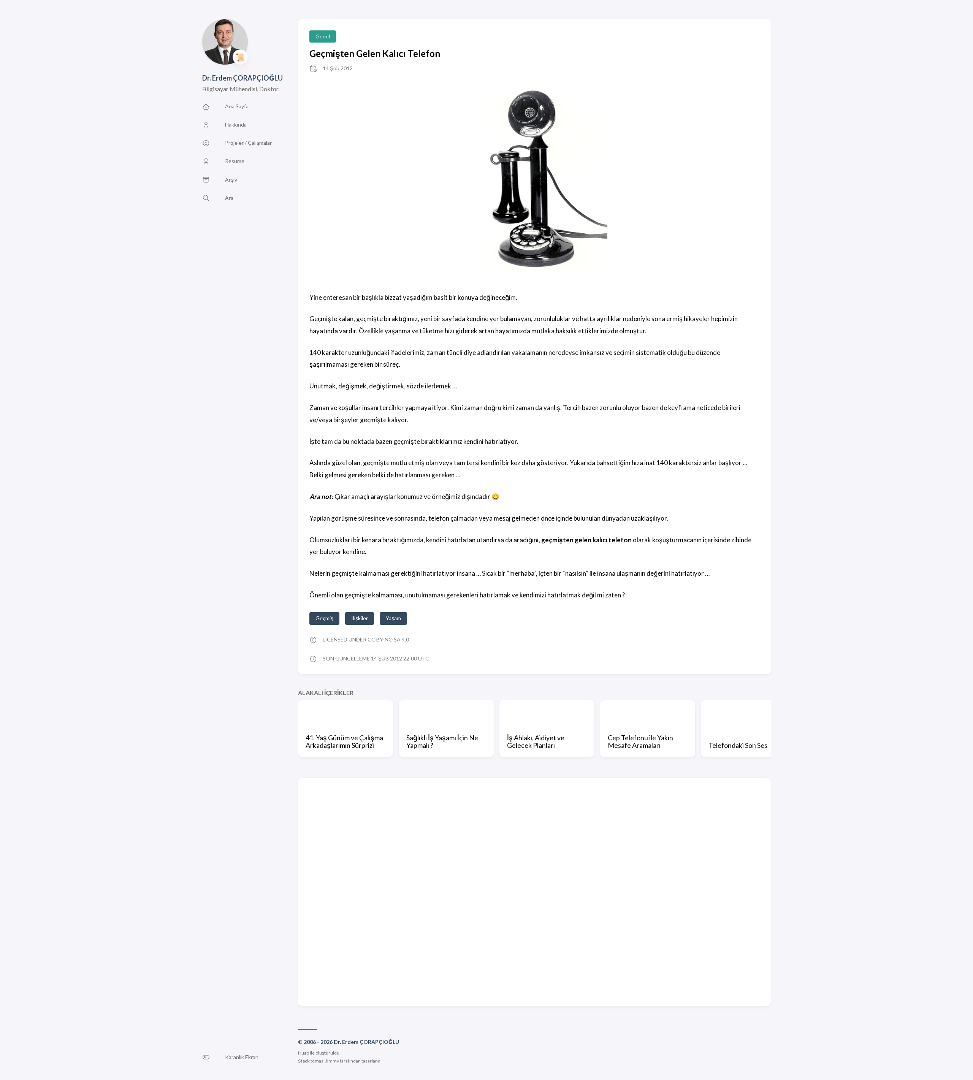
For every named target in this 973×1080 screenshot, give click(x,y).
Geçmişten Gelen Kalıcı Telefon (374, 53)
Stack (304, 1061)
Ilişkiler (359, 618)
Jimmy (332, 1061)
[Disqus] (534, 891)
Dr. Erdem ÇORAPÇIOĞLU (242, 78)
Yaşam (393, 618)
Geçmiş (324, 618)
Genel (322, 36)
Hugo (303, 1053)
